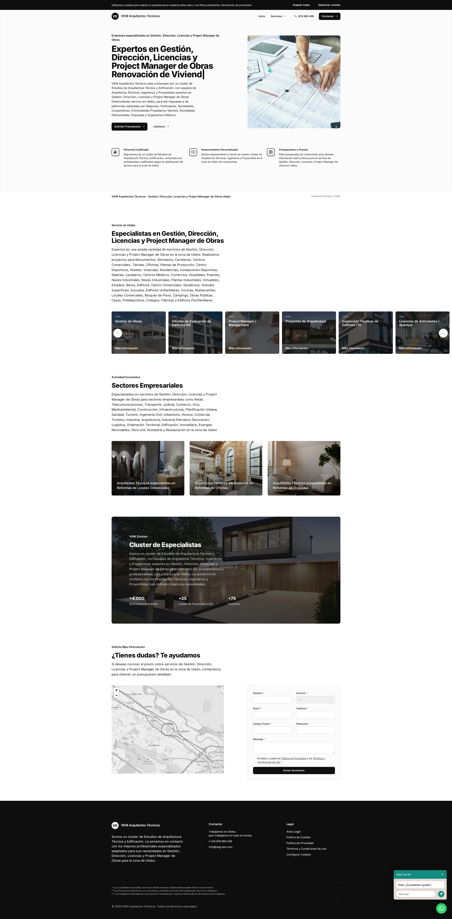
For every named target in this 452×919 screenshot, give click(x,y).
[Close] (442, 874)
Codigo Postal (262, 723)
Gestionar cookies (329, 4)
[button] (443, 333)
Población (303, 723)
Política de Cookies (298, 837)
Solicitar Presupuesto (127, 126)
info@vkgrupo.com (221, 847)
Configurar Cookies (298, 854)
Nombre (258, 693)
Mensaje (259, 739)
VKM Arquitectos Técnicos (140, 16)
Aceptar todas (301, 4)
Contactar (328, 16)
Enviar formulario (294, 770)
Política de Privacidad (293, 758)
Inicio (261, 16)
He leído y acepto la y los (291, 760)
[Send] (441, 894)
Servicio (302, 693)
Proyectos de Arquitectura (306, 321)
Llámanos (159, 126)
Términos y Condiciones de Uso (306, 848)
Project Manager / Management (242, 323)
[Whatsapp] (441, 908)
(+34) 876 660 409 (220, 841)
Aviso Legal (293, 831)
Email (257, 708)
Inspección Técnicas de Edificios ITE (360, 323)
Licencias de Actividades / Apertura (419, 323)
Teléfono (302, 708)
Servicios (276, 16)
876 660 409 (306, 16)
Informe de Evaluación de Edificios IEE (191, 323)
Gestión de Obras (128, 321)
